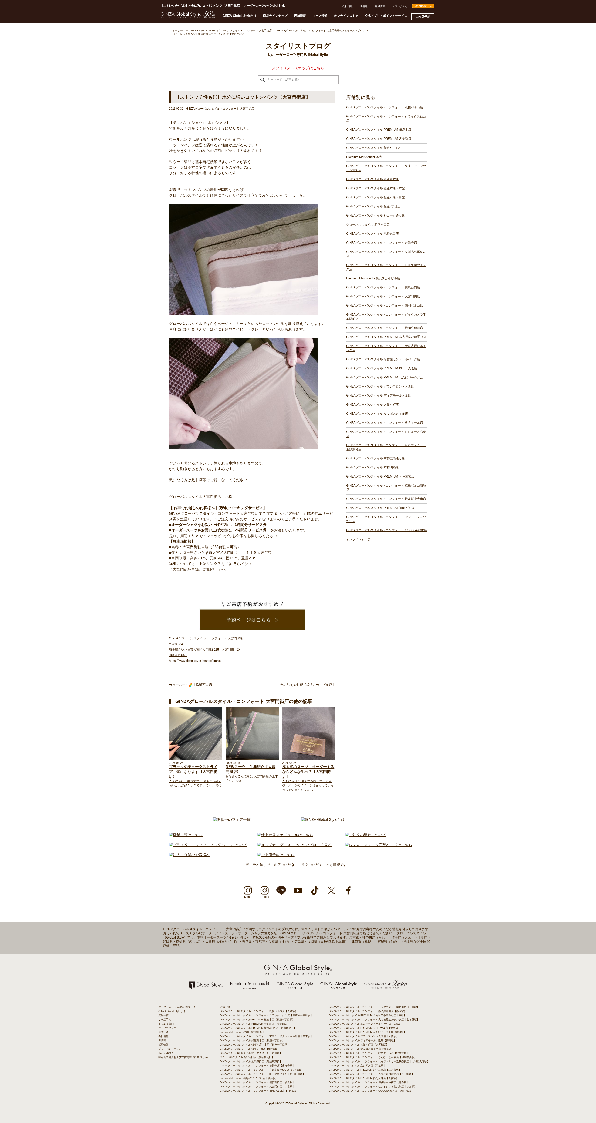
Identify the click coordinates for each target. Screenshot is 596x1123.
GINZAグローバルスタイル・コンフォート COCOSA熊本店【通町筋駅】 (371, 1090)
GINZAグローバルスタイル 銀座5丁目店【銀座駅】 (249, 1048)
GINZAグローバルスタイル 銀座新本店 (372, 179)
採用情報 (380, 6)
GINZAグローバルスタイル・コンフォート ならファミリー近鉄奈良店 (386, 447)
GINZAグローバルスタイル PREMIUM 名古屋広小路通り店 (386, 337)
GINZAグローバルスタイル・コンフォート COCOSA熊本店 (386, 530)
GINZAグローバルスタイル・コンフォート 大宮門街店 (383, 296)
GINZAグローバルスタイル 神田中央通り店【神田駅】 (251, 1053)
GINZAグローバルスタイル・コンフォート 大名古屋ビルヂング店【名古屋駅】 (374, 1019)
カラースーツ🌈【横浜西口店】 (192, 685)
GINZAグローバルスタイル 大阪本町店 (372, 404)
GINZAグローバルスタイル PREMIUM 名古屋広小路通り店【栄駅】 (367, 1015)
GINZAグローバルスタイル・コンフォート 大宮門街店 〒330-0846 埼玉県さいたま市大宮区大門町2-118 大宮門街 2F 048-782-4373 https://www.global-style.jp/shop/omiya (206, 649)
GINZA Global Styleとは (240, 15)
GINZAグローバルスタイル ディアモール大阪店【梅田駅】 (362, 1040)
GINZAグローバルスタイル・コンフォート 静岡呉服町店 (384, 328)
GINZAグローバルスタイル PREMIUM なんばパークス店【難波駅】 (367, 1032)
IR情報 (364, 6)
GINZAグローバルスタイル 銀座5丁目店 (373, 206)
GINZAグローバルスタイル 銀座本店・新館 (375, 197)
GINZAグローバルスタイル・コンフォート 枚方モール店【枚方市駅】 (369, 1053)
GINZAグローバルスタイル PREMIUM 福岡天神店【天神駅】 (364, 1078)
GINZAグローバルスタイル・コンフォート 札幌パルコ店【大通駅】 (259, 1011)
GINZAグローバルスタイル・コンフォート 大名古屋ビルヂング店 (386, 348)
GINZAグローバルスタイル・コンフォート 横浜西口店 (383, 287)
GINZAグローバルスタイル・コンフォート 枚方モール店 (384, 422)
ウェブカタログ (167, 1027)
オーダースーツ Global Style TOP (177, 1007)
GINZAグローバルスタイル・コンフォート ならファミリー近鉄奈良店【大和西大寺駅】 (379, 1061)
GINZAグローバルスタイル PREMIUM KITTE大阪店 (381, 368)
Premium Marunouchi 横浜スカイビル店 (373, 278)
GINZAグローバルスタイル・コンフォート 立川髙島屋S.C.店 (386, 254)
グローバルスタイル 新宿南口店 (367, 224)
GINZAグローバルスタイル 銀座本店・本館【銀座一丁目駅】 (255, 1044)
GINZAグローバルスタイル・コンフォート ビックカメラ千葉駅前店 (386, 317)
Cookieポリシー (167, 1053)
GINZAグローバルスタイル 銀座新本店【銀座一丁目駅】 (252, 1040)
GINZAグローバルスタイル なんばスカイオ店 (377, 413)
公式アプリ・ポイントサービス (386, 15)
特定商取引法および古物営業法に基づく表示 (184, 1057)
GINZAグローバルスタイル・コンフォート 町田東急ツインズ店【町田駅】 (262, 1074)
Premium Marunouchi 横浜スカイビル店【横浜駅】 (249, 1078)
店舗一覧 (163, 1015)
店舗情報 (300, 15)
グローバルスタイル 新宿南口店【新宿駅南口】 (247, 1057)
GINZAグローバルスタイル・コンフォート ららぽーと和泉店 (386, 434)
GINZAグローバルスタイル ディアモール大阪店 (378, 395)
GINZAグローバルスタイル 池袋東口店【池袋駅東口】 (251, 1061)
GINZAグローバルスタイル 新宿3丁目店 (373, 148)
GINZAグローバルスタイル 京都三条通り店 (375, 458)
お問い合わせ (400, 6)
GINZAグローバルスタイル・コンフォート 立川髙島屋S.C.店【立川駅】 (261, 1069)
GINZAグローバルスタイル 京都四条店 (372, 467)
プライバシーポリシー (171, 1048)
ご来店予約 (422, 16)
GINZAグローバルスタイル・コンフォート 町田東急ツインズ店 (386, 267)
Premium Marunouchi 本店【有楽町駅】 (242, 1032)
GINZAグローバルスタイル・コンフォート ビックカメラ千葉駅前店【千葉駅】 (374, 1007)
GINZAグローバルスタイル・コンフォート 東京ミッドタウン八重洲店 (386, 168)
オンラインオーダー (359, 539)
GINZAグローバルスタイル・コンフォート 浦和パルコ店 (384, 305)
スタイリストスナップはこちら (298, 68)
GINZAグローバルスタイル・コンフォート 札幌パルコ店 (384, 107)
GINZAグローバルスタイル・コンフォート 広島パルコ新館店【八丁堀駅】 (371, 1074)
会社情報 (347, 6)
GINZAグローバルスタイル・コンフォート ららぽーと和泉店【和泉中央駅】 (373, 1057)
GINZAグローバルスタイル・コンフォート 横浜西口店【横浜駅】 (257, 1082)
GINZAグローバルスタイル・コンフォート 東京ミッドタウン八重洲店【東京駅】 (266, 1036)
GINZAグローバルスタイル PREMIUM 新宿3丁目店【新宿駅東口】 (258, 1027)
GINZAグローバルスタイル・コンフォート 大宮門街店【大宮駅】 (257, 1086)
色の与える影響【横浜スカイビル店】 (307, 685)
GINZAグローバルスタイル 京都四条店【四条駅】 (357, 1065)
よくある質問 (166, 1023)
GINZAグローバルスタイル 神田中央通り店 (375, 215)
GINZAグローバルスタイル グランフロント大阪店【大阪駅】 (364, 1036)
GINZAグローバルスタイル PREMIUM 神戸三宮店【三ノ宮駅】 (365, 1069)
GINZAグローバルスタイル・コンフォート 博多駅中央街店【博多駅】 (369, 1082)
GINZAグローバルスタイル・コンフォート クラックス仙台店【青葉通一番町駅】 (266, 1015)
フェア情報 (320, 15)
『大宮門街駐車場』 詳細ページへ (197, 569)
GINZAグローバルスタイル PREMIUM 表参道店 (378, 138)
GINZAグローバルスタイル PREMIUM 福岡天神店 (380, 508)
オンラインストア (346, 15)
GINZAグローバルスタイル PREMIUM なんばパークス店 (384, 377)
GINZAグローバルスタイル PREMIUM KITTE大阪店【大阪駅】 (365, 1027)
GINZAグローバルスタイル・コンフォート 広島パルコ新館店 (386, 487)
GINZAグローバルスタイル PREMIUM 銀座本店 (378, 129)
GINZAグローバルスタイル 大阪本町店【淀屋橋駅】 (359, 1044)
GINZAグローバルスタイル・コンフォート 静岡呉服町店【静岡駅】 (367, 1011)
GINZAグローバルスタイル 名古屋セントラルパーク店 (383, 359)
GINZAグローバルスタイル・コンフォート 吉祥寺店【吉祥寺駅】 (257, 1065)
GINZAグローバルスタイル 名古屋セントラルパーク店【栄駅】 (365, 1023)
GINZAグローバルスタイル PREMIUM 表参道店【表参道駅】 (255, 1023)
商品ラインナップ (275, 15)
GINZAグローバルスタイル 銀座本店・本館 (375, 188)
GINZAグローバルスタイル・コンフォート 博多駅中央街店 (386, 499)
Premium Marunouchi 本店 (364, 157)
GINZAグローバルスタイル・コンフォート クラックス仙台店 (386, 118)
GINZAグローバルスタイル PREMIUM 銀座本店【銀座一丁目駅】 (257, 1019)
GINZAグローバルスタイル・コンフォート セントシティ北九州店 (386, 519)
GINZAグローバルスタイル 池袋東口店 (372, 233)
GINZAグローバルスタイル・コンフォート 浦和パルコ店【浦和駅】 (259, 1090)
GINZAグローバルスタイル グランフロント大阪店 (380, 386)
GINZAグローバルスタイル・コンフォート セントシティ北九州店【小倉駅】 (373, 1086)
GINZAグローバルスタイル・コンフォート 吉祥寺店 (381, 242)
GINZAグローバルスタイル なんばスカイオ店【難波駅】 (361, 1048)
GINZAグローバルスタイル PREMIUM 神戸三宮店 (380, 476)
